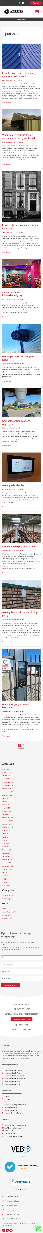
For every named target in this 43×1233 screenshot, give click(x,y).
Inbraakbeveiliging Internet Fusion (20, 546)
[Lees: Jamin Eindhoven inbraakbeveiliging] (21, 273)
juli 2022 (5, 834)
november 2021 (7, 859)
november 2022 (7, 821)
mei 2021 (5, 879)
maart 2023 (6, 808)
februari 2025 (6, 772)
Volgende (21, 749)
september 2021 (7, 866)
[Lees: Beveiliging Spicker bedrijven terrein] (21, 338)
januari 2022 (6, 853)
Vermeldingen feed (8, 912)
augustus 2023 (7, 795)
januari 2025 (6, 776)
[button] (37, 11)
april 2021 (5, 882)
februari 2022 (6, 850)
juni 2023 (5, 801)
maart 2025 (6, 769)
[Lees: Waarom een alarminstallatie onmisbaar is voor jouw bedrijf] (21, 120)
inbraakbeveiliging (14, 949)
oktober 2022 (6, 824)
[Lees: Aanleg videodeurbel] (21, 467)
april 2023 (5, 805)
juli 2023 (5, 798)
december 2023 (7, 782)
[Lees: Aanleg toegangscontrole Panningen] (21, 674)
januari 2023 (6, 814)
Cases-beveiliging (8, 299)
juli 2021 (5, 872)
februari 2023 (6, 811)
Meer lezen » (6, 102)
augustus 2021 (7, 869)
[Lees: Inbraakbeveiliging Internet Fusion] (21, 528)
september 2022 (7, 827)
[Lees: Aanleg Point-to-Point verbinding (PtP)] (21, 594)
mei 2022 (5, 840)
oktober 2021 (6, 863)
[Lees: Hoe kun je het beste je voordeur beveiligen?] (21, 196)
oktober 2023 (6, 788)
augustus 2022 (7, 830)
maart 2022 (6, 847)
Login (4, 909)
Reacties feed (6, 915)
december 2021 (7, 856)
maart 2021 (6, 885)
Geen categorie (7, 80)
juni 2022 (5, 837)
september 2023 (7, 792)
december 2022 (7, 817)
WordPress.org (7, 918)
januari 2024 (6, 779)
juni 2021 (5, 876)
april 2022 (5, 843)
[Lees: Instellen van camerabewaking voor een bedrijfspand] (21, 56)
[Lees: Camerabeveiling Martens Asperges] (21, 402)
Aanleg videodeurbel (13, 485)
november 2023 (7, 785)
